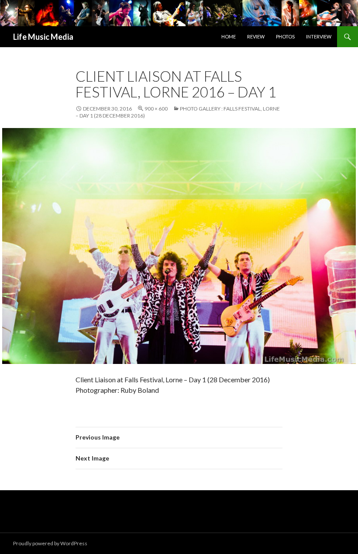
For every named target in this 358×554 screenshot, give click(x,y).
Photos (285, 36)
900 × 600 (156, 108)
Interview (318, 36)
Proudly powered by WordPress (50, 543)
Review (256, 36)
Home (228, 36)
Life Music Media (43, 37)
